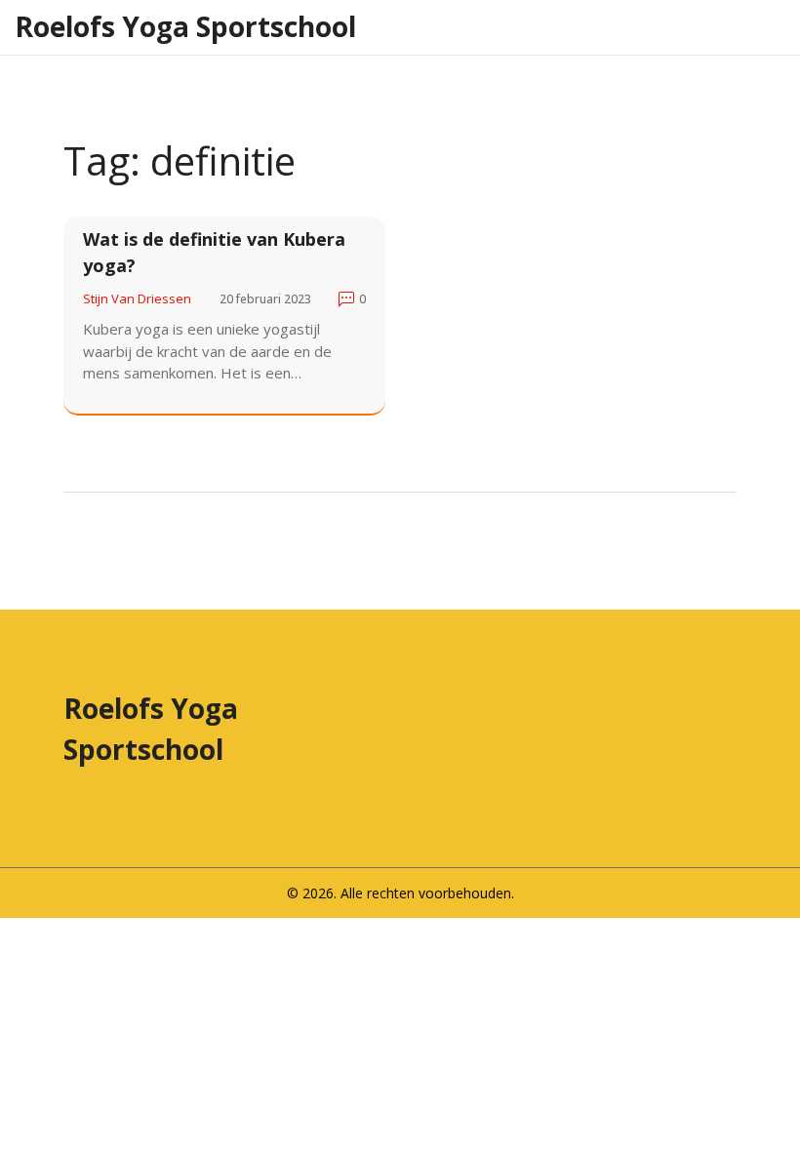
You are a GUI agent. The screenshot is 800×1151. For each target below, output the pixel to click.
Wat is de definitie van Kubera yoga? (214, 252)
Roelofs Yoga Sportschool (185, 26)
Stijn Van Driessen (137, 298)
